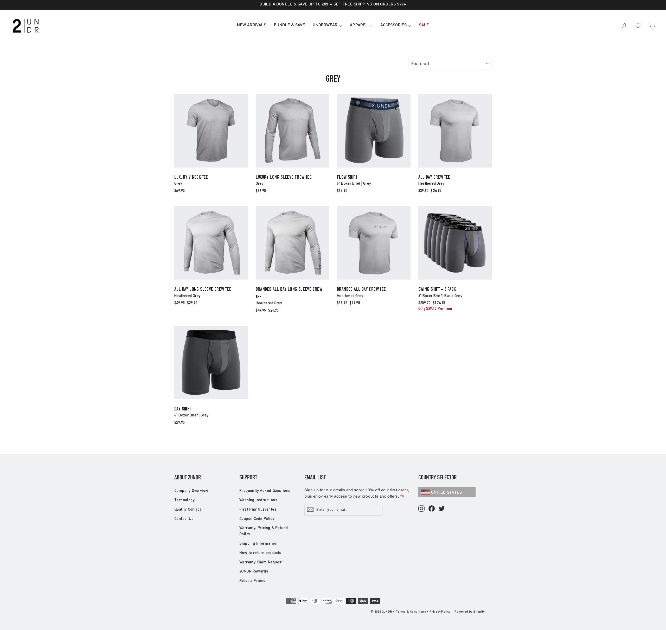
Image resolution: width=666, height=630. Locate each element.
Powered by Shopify (469, 611)
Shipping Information (258, 544)
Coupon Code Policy (256, 519)
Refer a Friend (252, 581)
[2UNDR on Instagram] (421, 508)
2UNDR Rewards (253, 572)
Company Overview (191, 491)
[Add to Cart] (211, 167)
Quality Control (187, 510)
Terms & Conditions (411, 611)
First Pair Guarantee (258, 510)
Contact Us (184, 519)
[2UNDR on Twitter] (442, 508)
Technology (184, 500)
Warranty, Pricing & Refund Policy (263, 531)
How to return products (260, 553)
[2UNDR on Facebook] (431, 508)
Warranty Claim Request (261, 562)
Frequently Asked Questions (264, 491)
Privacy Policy (440, 611)
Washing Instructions (258, 500)
